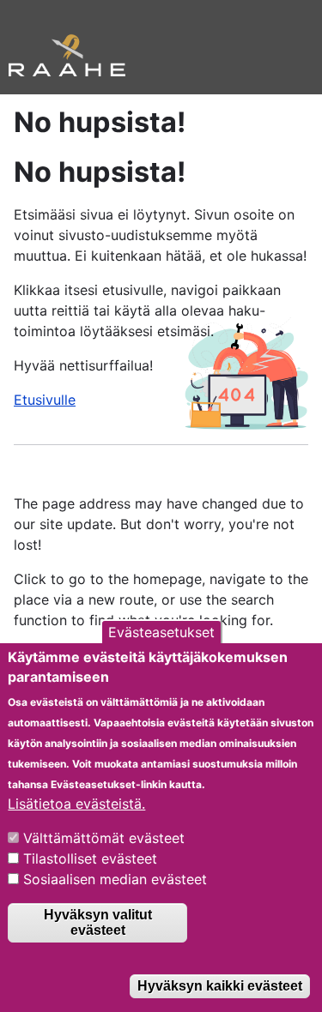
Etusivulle (45, 399)
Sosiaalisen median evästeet (115, 879)
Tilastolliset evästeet (90, 858)
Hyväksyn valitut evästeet (98, 922)
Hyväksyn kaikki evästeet (219, 986)
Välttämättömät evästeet (104, 837)
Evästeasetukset (161, 632)
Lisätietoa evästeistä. (76, 803)
